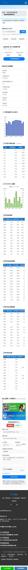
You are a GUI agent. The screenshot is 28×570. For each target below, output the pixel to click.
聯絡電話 (4, 435)
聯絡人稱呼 (5, 429)
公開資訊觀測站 (11, 554)
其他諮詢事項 (5, 455)
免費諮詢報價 (14, 477)
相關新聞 (21, 39)
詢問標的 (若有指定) (7, 448)
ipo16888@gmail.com (5, 510)
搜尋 (23, 31)
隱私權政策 (10, 559)
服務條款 (16, 559)
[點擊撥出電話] (14, 415)
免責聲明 (14, 501)
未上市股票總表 (16, 498)
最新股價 (5, 39)
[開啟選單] (26, 3)
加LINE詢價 (7, 568)
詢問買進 (10, 425)
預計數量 (17, 442)
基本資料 (13, 39)
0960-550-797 (3, 516)
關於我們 (8, 498)
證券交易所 (20, 554)
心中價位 (4, 442)
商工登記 (11, 556)
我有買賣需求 (21, 568)
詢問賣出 (17, 425)
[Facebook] (11, 504)
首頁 (3, 12)
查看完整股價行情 (14, 58)
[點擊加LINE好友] (14, 407)
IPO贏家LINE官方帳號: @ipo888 (8, 526)
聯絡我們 (23, 498)
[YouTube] (17, 504)
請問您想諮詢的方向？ (14, 422)
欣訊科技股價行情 (12, 12)
